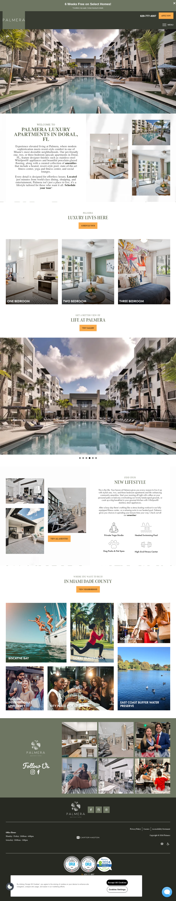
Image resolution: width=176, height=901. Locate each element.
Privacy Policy (135, 829)
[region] (76, 886)
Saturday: (9, 840)
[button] (174, 3)
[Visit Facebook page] (91, 810)
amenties (131, 515)
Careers (146, 829)
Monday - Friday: (12, 836)
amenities (71, 163)
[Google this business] (98, 810)
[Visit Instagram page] (106, 810)
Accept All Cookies (117, 882)
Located (72, 176)
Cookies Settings (117, 889)
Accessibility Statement (161, 829)
